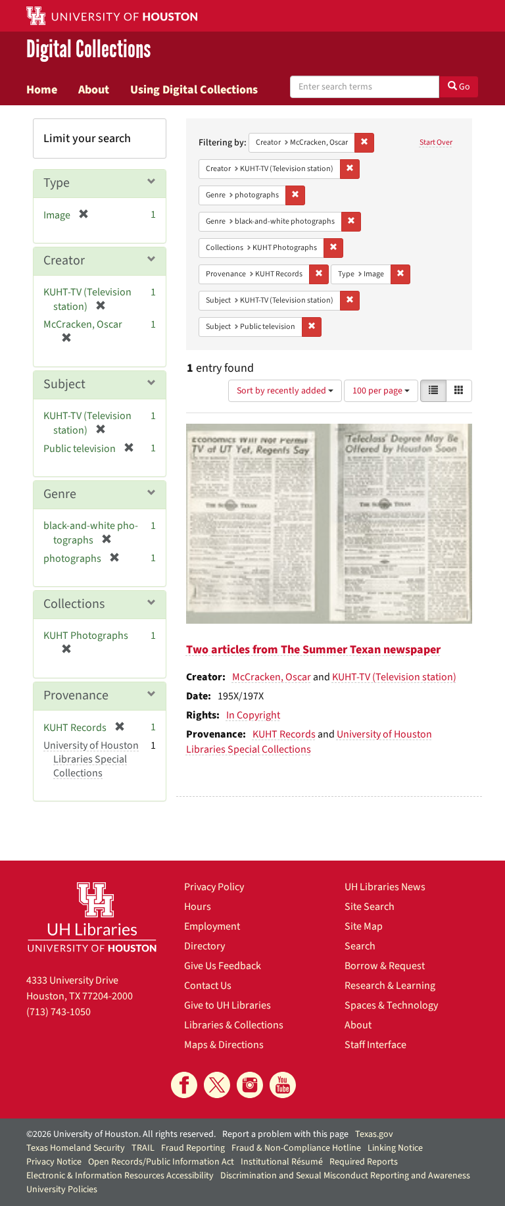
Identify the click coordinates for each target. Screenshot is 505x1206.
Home (41, 89)
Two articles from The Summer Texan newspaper (313, 649)
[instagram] (250, 1085)
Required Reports (363, 1161)
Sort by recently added (282, 390)
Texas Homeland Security (75, 1148)
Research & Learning (390, 985)
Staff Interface (375, 1045)
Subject (64, 384)
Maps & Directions (224, 1045)
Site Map (364, 926)
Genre (59, 494)
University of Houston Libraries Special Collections (309, 742)
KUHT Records (284, 734)
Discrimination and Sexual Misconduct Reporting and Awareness (345, 1175)
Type (56, 183)
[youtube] (283, 1085)
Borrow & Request (385, 966)
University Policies (61, 1189)
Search (360, 946)
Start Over (436, 142)
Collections (74, 604)
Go (463, 86)
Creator (64, 260)
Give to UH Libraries (227, 1005)
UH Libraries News (385, 887)
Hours (197, 906)
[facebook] (184, 1085)
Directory (204, 946)
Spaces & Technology (391, 1005)
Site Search (370, 906)
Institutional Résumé (282, 1161)
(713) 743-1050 (58, 1012)
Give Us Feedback (222, 966)
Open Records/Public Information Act (161, 1161)
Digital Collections (88, 50)
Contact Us (207, 985)
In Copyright (253, 715)
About (93, 89)
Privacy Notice (54, 1161)
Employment (212, 926)
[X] (217, 1085)
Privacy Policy (214, 887)
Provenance (75, 695)
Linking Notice (395, 1148)
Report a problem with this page (285, 1134)
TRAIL (143, 1148)
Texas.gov (374, 1134)
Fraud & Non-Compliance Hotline (296, 1148)
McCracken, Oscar (271, 677)
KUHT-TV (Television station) (394, 677)
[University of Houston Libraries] (92, 917)
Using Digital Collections (194, 89)
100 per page (378, 390)
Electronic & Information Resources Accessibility (120, 1175)
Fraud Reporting (193, 1148)
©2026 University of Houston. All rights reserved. (121, 1134)
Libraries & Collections (233, 1025)
